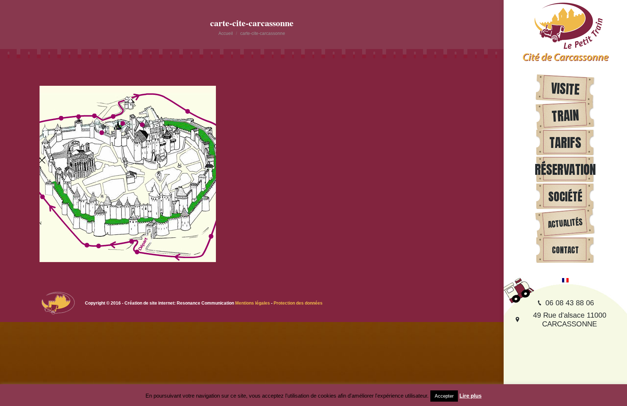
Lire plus (470, 396)
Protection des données (298, 303)
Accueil (225, 33)
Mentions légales (253, 303)
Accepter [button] (444, 396)
